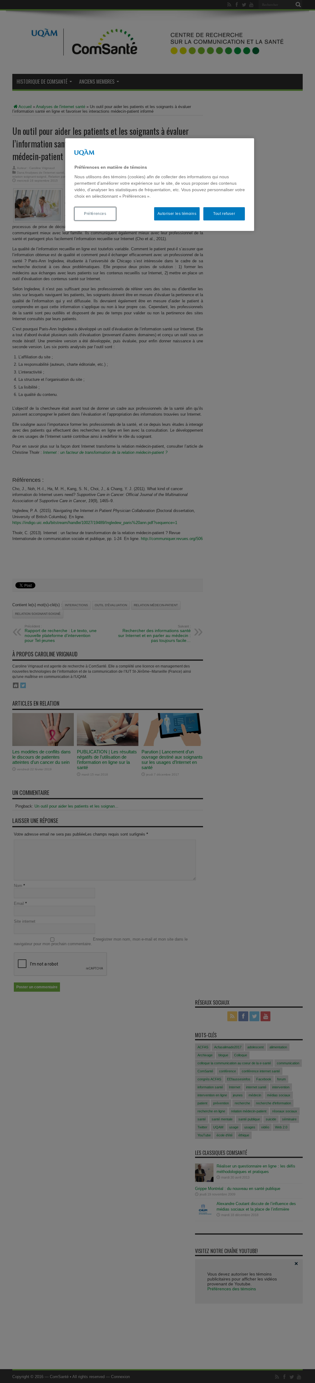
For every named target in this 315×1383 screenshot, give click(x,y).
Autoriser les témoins (177, 214)
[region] (159, 184)
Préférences (95, 214)
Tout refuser (224, 214)
